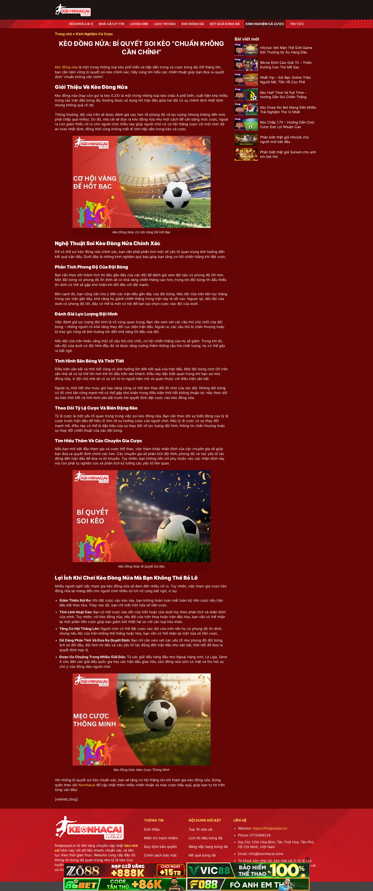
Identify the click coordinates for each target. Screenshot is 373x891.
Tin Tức (297, 24)
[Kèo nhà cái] (73, 10)
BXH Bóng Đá (193, 24)
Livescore (139, 24)
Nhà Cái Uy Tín (111, 24)
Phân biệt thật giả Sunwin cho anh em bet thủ (288, 154)
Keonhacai (87, 785)
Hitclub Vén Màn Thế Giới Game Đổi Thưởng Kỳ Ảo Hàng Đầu (286, 49)
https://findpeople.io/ (270, 828)
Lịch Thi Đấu (164, 24)
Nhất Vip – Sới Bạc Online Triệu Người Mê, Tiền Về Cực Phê (285, 79)
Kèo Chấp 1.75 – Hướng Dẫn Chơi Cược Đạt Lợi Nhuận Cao (287, 124)
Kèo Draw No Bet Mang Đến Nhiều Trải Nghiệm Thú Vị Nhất (288, 109)
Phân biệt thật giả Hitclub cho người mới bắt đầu (284, 139)
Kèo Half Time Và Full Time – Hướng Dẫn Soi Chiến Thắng (283, 94)
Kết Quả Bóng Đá (225, 24)
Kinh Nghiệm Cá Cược (265, 24)
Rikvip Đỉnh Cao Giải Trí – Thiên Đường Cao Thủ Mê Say (286, 64)
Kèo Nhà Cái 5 (81, 24)
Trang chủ (63, 34)
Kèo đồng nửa (66, 67)
